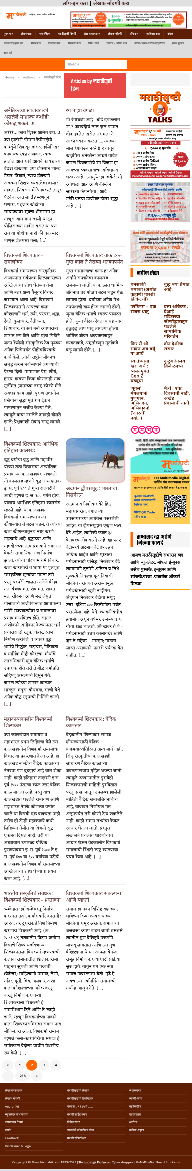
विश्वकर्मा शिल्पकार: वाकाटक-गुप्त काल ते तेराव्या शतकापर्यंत (94, 258)
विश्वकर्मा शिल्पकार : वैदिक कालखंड (91, 722)
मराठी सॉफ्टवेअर (76, 1138)
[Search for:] (96, 64)
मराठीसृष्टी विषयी (67, 33)
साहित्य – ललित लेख (116, 43)
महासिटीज (135, 1106)
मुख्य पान (8, 33)
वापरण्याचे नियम (14, 1122)
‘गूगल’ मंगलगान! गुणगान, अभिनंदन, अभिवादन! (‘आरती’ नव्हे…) (139, 403)
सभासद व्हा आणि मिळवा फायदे (154, 540)
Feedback (12, 1138)
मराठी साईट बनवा (77, 1114)
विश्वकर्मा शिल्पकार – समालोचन (24, 258)
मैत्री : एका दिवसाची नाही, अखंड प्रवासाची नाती (177, 395)
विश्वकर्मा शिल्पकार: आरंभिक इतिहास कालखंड (31, 447)
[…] (43, 241)
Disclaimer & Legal (18, 1146)
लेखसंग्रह (26, 33)
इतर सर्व (8, 52)
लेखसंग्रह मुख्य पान (14, 43)
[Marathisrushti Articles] (30, 15)
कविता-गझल (136, 1130)
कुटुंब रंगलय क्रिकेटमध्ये (174, 363)
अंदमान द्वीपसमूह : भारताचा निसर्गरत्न (91, 491)
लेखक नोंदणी (115, 33)
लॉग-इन (134, 33)
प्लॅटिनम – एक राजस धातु (143, 308)
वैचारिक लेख (54, 43)
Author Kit (12, 1106)
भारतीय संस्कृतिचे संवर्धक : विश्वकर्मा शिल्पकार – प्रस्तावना (32, 896)
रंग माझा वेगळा (80, 110)
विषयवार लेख (74, 43)
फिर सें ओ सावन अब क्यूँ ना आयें (142, 349)
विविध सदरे (93, 43)
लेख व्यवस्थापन (92, 33)
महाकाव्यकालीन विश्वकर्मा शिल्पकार (28, 722)
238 (23, 1075)
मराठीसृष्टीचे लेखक (78, 1090)
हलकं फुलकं (178, 43)
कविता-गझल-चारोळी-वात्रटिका (149, 43)
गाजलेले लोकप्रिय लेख (80, 1130)
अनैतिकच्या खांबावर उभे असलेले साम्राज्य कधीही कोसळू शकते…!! (26, 117)
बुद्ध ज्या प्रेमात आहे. (177, 286)
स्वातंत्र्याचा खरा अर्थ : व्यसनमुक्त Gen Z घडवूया (139, 371)
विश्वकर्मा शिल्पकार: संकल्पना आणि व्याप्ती (93, 896)
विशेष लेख (36, 43)
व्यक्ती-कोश (135, 1098)
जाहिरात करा (153, 33)
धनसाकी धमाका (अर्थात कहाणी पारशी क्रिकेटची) (143, 291)
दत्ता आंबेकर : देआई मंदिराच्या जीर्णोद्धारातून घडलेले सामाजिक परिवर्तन (176, 321)
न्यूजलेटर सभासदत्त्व (16, 1114)
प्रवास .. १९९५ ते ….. (80, 1106)
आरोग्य (133, 1122)
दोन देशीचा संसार (173, 346)
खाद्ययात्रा (135, 1114)
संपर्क (170, 33)
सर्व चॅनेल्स (44, 33)
